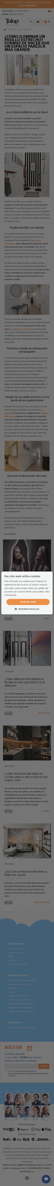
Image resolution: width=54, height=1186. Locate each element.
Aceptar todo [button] (28, 602)
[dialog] (27, 593)
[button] (27, 609)
